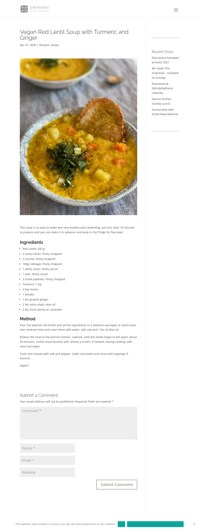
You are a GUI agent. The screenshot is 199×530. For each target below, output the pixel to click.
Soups (55, 45)
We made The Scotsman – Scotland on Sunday (165, 73)
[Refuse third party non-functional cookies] (194, 524)
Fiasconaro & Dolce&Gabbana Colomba (162, 88)
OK (121, 524)
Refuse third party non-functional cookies (155, 524)
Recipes (44, 45)
